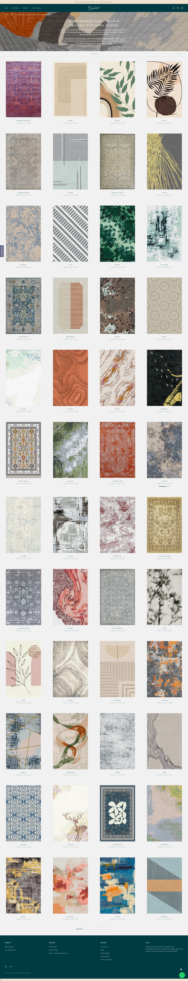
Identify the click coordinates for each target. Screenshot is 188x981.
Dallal (164, 772)
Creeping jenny (70, 772)
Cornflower (117, 700)
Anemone (70, 192)
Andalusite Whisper (23, 192)
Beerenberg (164, 265)
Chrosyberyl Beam (164, 556)
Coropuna (164, 700)
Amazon (117, 120)
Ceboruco (164, 481)
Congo (23, 700)
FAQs (102, 950)
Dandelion (23, 844)
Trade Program (36, 8)
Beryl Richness (23, 337)
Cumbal (117, 772)
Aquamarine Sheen (117, 192)
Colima (164, 628)
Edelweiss (164, 916)
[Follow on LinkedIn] (11, 966)
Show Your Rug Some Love (58, 953)
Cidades (70, 628)
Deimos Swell (117, 844)
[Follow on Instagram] (6, 966)
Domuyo (23, 916)
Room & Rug (53, 950)
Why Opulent (9, 947)
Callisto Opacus (23, 481)
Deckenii (70, 844)
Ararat (164, 192)
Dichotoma (164, 844)
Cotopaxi (23, 772)
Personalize (15, 8)
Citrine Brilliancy (117, 628)
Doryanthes (70, 916)
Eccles (117, 916)
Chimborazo (117, 556)
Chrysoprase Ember (23, 628)
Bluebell (117, 337)
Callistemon (164, 409)
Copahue (70, 700)
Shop (6, 8)
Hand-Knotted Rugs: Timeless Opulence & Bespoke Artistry (33, 15)
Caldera (117, 409)
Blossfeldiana (70, 337)
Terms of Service (106, 960)
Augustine (23, 265)
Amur (164, 120)
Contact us (104, 947)
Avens (70, 265)
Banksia (117, 265)
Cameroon (70, 481)
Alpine (70, 120)
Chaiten (70, 556)
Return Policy (105, 953)
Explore (25, 8)
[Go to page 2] (109, 927)
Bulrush (70, 409)
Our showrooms (10, 950)
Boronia (23, 409)
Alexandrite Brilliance (23, 120)
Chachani (24, 556)
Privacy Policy (105, 956)
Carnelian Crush (117, 481)
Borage (164, 337)
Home (6, 15)
